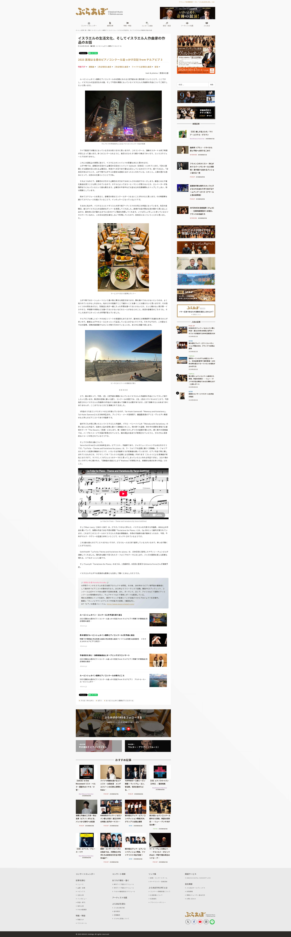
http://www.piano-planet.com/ (120, 604)
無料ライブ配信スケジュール (124, 884)
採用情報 (190, 891)
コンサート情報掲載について (160, 891)
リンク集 (152, 874)
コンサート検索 (118, 874)
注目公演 (80, 895)
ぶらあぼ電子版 (119, 908)
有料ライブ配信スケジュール (124, 888)
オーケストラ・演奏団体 (158, 881)
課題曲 (91, 67)
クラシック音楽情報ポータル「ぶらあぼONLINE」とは (196, 2)
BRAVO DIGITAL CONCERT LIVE (199, 878)
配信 (156, 67)
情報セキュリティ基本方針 (196, 895)
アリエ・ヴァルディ (87, 700)
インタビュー (82, 899)
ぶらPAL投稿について (121, 918)
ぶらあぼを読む (118, 903)
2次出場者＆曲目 (121, 67)
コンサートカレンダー (85, 874)
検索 (211, 85)
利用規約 (153, 899)
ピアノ (99, 700)
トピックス (81, 891)
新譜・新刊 (81, 902)
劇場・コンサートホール (158, 878)
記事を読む (80, 880)
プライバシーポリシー (158, 902)
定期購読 (117, 915)
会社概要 (189, 884)
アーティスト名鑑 (119, 897)
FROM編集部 (82, 909)
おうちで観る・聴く (120, 880)
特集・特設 (80, 915)
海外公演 (80, 906)
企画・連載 (81, 888)
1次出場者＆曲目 (104, 67)
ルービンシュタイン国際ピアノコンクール (119, 700)
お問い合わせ (191, 899)
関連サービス (190, 874)
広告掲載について (156, 895)
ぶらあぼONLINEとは (158, 887)
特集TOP (80, 919)
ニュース (80, 884)
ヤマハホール (82, 923)
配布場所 (117, 911)
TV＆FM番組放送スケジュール (124, 891)
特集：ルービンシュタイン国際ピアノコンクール (107, 46)
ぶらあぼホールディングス (196, 888)
